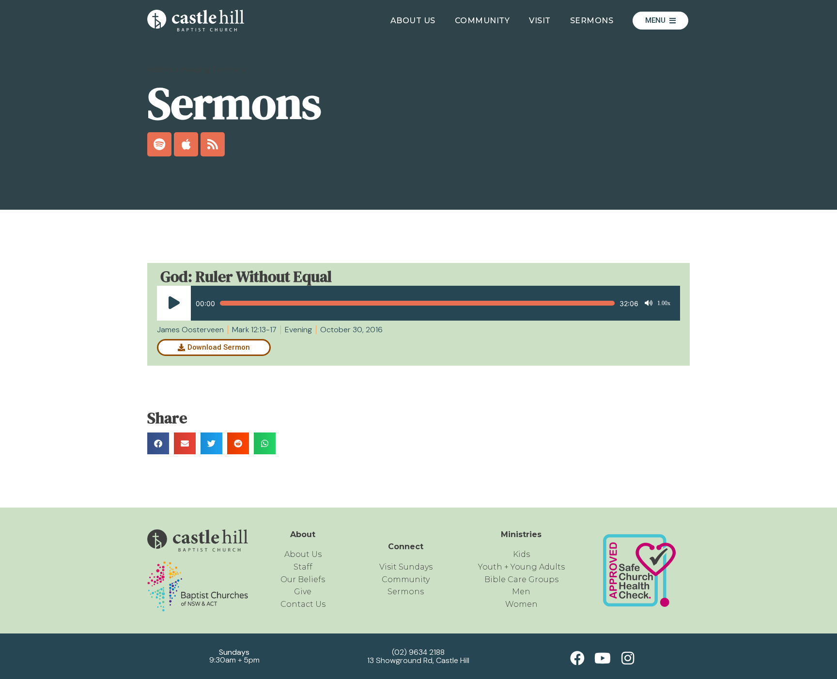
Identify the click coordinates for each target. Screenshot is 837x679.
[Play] (174, 303)
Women (521, 604)
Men (521, 591)
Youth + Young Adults (521, 566)
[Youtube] (602, 658)
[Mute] (648, 303)
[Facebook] (577, 658)
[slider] (417, 303)
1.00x (663, 303)
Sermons (592, 20)
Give (302, 591)
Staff (303, 566)
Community (482, 20)
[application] (413, 303)
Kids (521, 554)
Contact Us (303, 604)
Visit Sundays (406, 566)
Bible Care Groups (521, 579)
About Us (412, 20)
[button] (158, 443)
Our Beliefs (302, 579)
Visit (540, 20)
